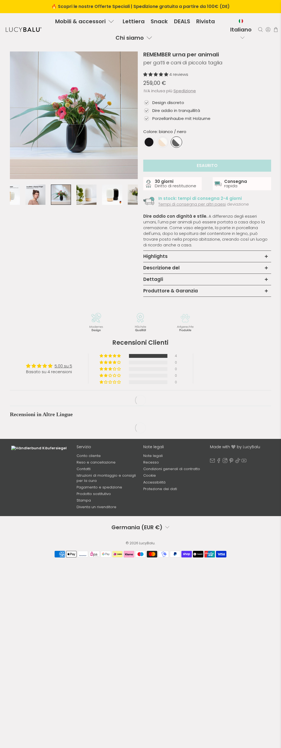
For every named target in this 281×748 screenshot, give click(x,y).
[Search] (260, 29)
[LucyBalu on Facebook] (218, 466)
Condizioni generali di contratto (171, 473)
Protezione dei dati (160, 493)
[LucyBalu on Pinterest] (231, 466)
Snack (159, 21)
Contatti (84, 473)
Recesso (151, 467)
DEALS (182, 21)
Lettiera (134, 21)
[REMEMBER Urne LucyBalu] (74, 115)
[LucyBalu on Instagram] (225, 466)
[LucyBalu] (23, 29)
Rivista (205, 21)
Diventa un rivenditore (96, 511)
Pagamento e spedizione (99, 491)
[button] (156, 74)
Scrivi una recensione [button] (232, 361)
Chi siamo (130, 38)
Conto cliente (89, 460)
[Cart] (275, 29)
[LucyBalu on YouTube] (243, 466)
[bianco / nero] (176, 142)
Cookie (149, 480)
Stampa (84, 505)
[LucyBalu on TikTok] (237, 466)
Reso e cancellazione (96, 467)
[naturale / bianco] (162, 142)
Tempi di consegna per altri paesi (192, 204)
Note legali (153, 460)
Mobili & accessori (80, 21)
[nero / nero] (149, 142)
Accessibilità (154, 487)
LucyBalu (146, 547)
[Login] (268, 29)
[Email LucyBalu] (212, 466)
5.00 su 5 (63, 366)
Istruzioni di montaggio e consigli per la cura (106, 483)
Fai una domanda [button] (232, 375)
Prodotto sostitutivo (94, 498)
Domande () (65, 398)
